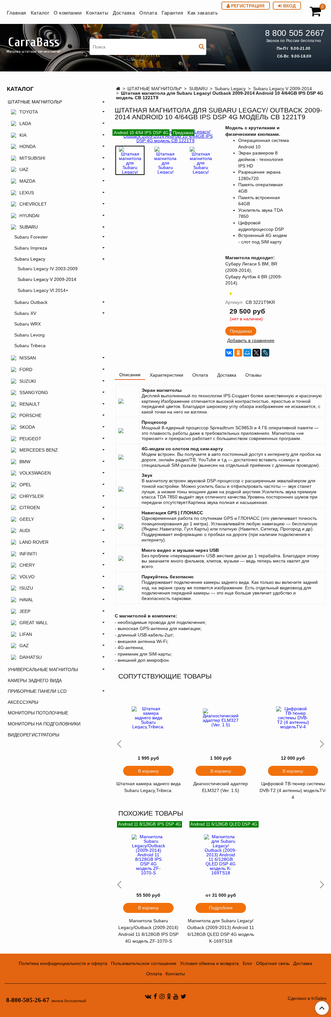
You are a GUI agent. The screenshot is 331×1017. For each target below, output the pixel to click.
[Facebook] (155, 996)
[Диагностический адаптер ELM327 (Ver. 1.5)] (220, 717)
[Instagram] (162, 996)
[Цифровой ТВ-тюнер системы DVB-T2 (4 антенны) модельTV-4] (293, 717)
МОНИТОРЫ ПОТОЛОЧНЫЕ (38, 712)
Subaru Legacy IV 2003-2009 (47, 268)
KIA (23, 135)
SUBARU (198, 88)
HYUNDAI (29, 215)
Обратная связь (273, 963)
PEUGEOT (30, 438)
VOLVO (27, 576)
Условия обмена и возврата (209, 963)
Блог (247, 963)
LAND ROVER (33, 542)
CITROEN (29, 507)
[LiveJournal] (265, 353)
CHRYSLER (31, 496)
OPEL (25, 484)
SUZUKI (27, 381)
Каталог (40, 13)
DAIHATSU (30, 657)
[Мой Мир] (247, 353)
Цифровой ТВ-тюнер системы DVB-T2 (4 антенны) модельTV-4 (293, 790)
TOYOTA (28, 111)
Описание (130, 374)
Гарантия (172, 13)
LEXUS (26, 192)
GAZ (24, 645)
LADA (25, 123)
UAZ (23, 169)
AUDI (24, 530)
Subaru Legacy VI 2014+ (42, 290)
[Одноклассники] (238, 353)
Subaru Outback (31, 302)
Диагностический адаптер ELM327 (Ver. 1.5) (220, 787)
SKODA (27, 427)
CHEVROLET (33, 204)
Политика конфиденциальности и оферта (63, 963)
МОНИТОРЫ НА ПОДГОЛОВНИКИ (44, 723)
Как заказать (202, 13)
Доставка (124, 13)
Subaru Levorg (29, 334)
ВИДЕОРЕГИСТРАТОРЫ (33, 734)
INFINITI (28, 553)
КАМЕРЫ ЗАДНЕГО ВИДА (35, 680)
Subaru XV (25, 313)
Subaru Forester (31, 237)
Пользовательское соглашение (143, 963)
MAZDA (27, 181)
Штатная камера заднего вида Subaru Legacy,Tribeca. (148, 787)
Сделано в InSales (307, 998)
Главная (16, 13)
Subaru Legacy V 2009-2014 (282, 88)
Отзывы (253, 375)
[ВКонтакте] (229, 353)
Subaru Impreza (30, 248)
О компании (67, 13)
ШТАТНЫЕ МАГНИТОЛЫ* (154, 88)
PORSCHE (30, 415)
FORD (25, 369)
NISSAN (27, 357)
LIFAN (25, 634)
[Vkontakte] (148, 996)
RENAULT (29, 404)
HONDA (27, 146)
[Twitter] (183, 996)
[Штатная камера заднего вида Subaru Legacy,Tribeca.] (148, 717)
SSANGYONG (33, 392)
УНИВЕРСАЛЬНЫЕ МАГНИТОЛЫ (43, 669)
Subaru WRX (27, 324)
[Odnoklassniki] (169, 996)
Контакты (97, 13)
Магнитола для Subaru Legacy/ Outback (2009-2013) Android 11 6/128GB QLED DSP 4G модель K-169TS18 (220, 931)
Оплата (148, 13)
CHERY (27, 565)
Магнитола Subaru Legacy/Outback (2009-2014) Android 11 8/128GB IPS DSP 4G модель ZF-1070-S (148, 931)
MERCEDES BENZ (38, 450)
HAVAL (26, 599)
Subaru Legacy (230, 88)
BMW (24, 461)
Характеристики (166, 375)
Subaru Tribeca (30, 345)
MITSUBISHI (32, 158)
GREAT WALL (33, 622)
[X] (256, 353)
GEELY (26, 519)
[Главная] (118, 88)
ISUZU (26, 588)
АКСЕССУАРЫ (23, 702)
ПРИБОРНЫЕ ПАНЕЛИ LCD (37, 691)
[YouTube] (175, 996)
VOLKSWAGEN (35, 473)
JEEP (24, 611)
